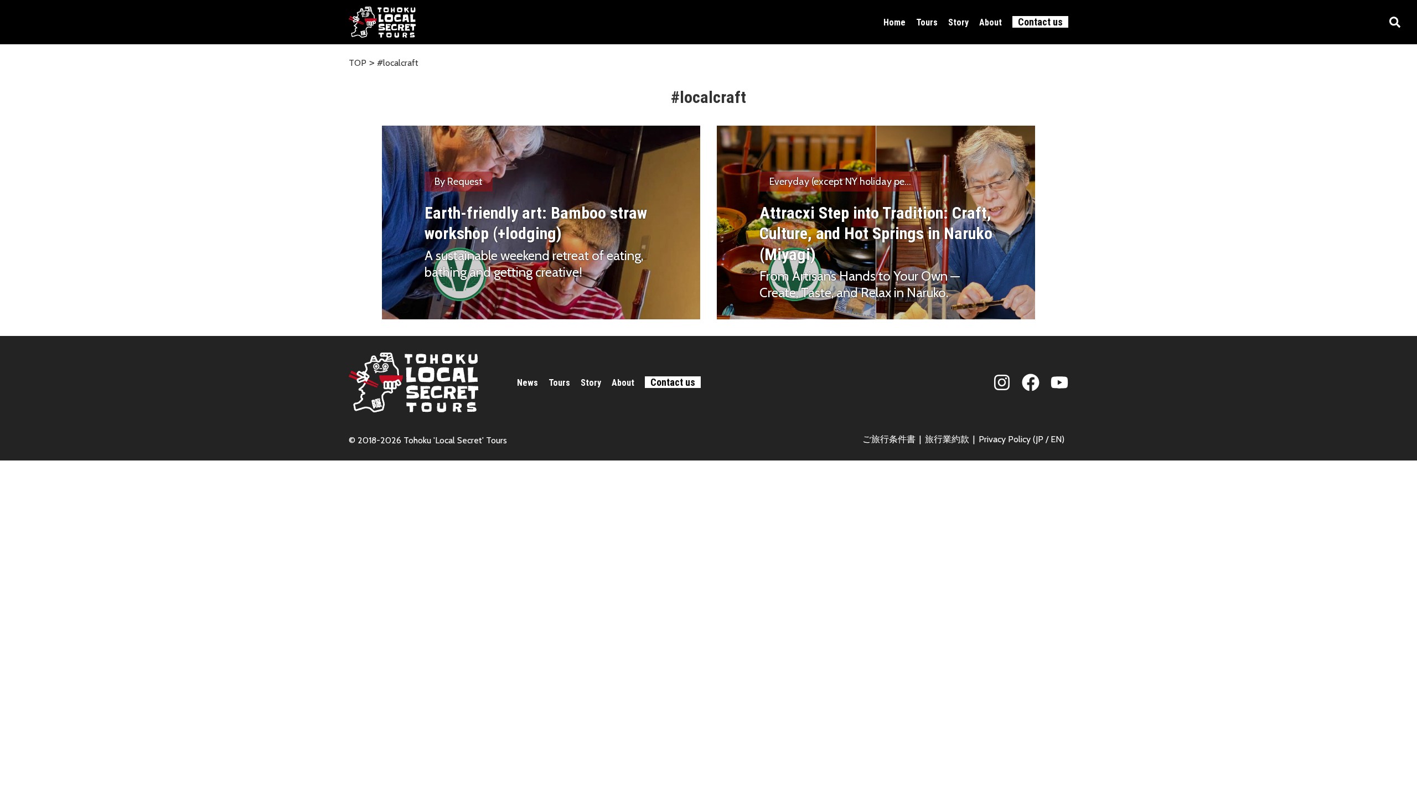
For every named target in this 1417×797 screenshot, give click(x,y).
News (527, 382)
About (990, 22)
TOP (357, 63)
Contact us (1040, 22)
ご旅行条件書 (889, 439)
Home (894, 22)
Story (958, 22)
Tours (927, 22)
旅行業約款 (947, 439)
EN (1056, 439)
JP (1039, 439)
